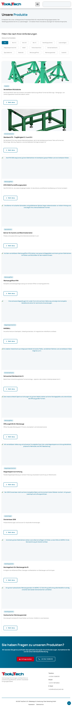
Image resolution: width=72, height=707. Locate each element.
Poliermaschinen (36, 47)
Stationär (21, 52)
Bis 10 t (14, 42)
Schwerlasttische (52, 47)
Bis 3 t (34, 42)
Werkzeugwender (50, 52)
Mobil (24, 47)
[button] (37, 4)
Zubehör (63, 52)
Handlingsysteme (47, 42)
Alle (5, 42)
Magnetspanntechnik (10, 47)
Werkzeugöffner (34, 52)
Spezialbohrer (8, 52)
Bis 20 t (24, 42)
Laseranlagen (62, 42)
